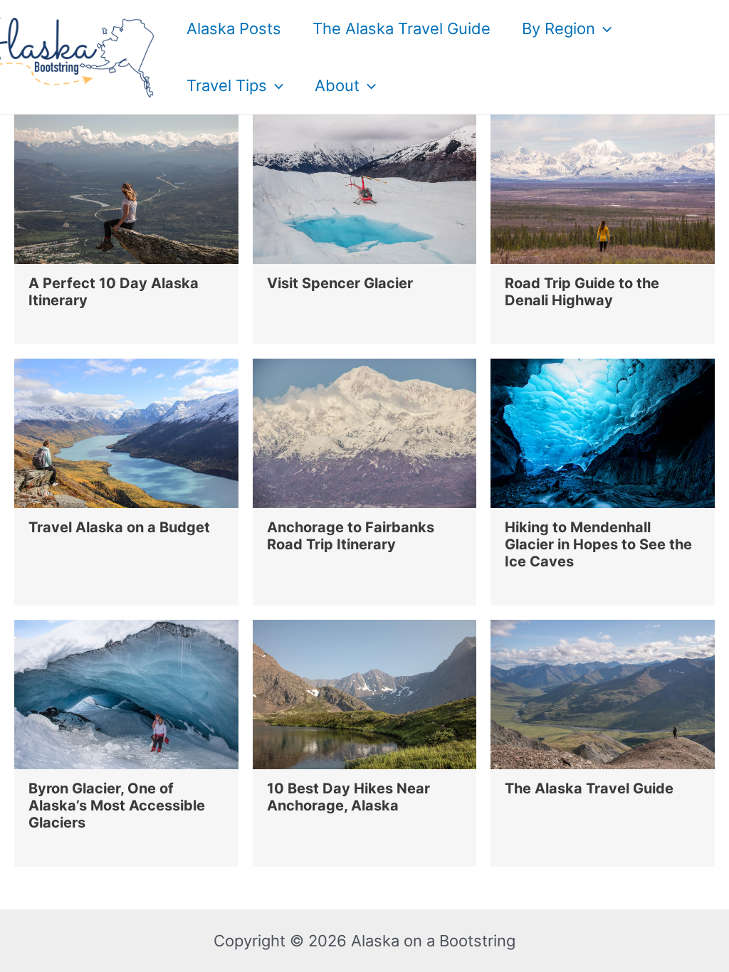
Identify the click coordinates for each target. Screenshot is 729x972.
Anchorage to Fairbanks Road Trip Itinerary (350, 536)
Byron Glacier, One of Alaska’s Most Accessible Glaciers (116, 805)
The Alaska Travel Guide (402, 28)
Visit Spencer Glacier (340, 283)
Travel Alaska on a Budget (119, 527)
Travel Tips (227, 85)
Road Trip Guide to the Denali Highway (582, 292)
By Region (558, 28)
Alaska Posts (234, 28)
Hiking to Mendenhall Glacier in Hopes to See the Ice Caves (598, 544)
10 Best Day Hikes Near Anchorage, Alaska (348, 797)
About (337, 85)
